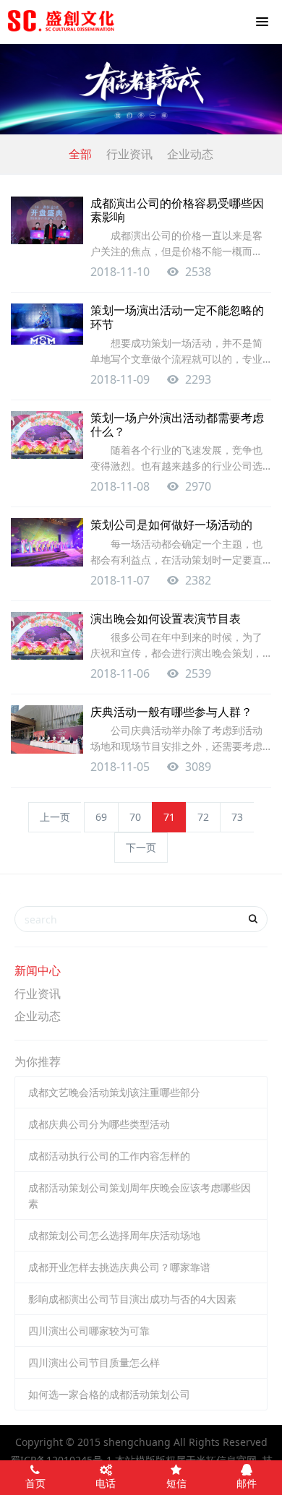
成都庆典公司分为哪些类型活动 (99, 1124)
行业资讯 (129, 154)
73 (237, 817)
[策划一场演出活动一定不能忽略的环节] (47, 323)
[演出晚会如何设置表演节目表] (47, 636)
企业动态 (190, 154)
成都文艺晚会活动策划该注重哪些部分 (114, 1092)
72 (203, 817)
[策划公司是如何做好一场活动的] (47, 542)
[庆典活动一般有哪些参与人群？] (47, 729)
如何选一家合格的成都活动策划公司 (109, 1394)
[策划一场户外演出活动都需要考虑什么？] (47, 435)
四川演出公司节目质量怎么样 (94, 1362)
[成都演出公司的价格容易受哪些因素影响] (47, 221)
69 (101, 817)
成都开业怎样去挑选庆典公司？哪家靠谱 (119, 1267)
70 (135, 817)
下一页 (141, 847)
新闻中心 (37, 970)
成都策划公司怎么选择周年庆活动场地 (114, 1235)
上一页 (55, 817)
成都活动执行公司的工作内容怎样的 (109, 1156)
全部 (80, 154)
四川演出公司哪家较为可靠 (89, 1330)
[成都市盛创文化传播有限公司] (61, 21)
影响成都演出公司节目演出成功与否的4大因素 (132, 1299)
